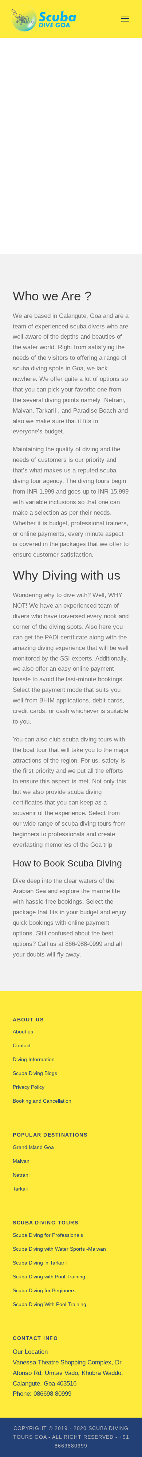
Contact (22, 1045)
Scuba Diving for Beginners (44, 1290)
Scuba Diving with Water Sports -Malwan (59, 1249)
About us (23, 1032)
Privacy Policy (28, 1087)
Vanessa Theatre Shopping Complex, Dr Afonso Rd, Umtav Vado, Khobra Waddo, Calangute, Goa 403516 (68, 1373)
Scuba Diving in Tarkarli (40, 1263)
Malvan (21, 1161)
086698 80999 (52, 1393)
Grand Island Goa (33, 1147)
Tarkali (20, 1189)
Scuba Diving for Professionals (48, 1235)
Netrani (21, 1175)
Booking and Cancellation (42, 1101)
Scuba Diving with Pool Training (49, 1276)
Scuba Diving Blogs (35, 1073)
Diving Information (34, 1059)
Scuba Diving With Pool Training (49, 1304)
